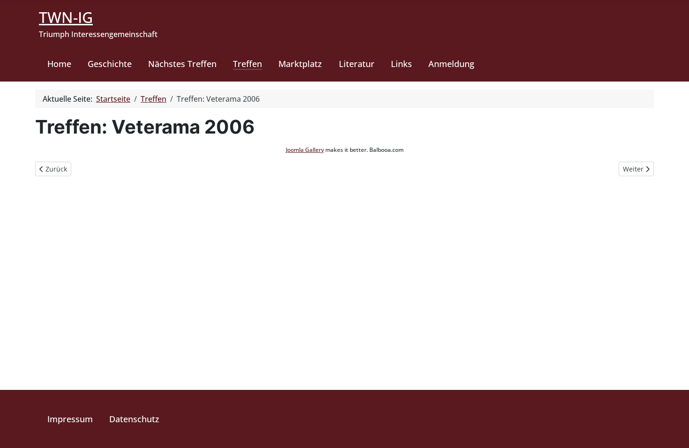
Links (401, 63)
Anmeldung (451, 63)
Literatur (356, 63)
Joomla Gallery (305, 150)
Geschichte (110, 63)
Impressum (70, 419)
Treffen (247, 63)
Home (59, 63)
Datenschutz (134, 419)
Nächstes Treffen (182, 63)
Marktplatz (300, 63)
